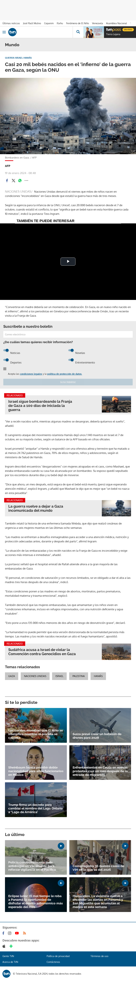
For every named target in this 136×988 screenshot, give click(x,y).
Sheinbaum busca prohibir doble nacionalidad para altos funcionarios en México (35, 771)
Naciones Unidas (35, 676)
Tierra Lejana (113, 34)
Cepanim (49, 23)
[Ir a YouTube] (17, 933)
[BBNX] (6, 974)
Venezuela (97, 23)
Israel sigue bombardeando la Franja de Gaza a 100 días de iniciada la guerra (40, 405)
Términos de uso (99, 956)
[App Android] (11, 946)
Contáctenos (53, 962)
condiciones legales (31, 373)
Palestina (78, 676)
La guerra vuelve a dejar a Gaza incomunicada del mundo (35, 508)
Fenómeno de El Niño (77, 23)
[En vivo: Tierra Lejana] (93, 32)
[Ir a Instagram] (10, 933)
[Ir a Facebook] (3, 933)
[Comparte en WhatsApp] (20, 180)
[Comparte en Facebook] (7, 180)
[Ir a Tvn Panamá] (40, 32)
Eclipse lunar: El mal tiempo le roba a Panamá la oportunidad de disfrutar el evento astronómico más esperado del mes (35, 901)
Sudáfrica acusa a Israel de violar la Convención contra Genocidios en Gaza (42, 652)
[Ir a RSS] (25, 933)
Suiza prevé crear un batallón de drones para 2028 (97, 735)
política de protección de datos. (64, 373)
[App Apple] (4, 946)
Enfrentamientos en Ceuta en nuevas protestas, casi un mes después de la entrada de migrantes (100, 771)
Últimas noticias (11, 23)
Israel (59, 676)
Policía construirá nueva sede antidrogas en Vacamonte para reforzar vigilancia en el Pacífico (32, 865)
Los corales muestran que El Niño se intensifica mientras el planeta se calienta (35, 733)
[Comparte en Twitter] (13, 180)
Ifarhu (60, 23)
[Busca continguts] (78, 32)
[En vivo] (108, 29)
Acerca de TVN (10, 962)
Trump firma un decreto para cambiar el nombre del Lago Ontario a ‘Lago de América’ (35, 808)
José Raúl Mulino (32, 23)
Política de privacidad (58, 956)
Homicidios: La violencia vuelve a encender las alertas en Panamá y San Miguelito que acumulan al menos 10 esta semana (98, 901)
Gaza (11, 676)
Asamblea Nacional (116, 23)
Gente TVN (8, 956)
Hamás (98, 676)
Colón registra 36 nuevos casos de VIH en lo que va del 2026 (98, 867)
